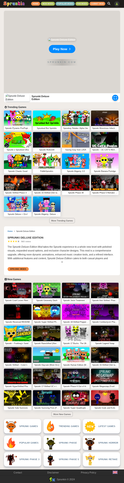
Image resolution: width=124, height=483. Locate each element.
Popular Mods (65, 4)
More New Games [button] (62, 414)
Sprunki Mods (18, 269)
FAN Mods (82, 4)
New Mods (47, 4)
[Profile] (116, 4)
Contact (18, 472)
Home (36, 4)
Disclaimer (53, 472)
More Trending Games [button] (62, 220)
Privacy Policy (88, 472)
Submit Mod (97, 4)
